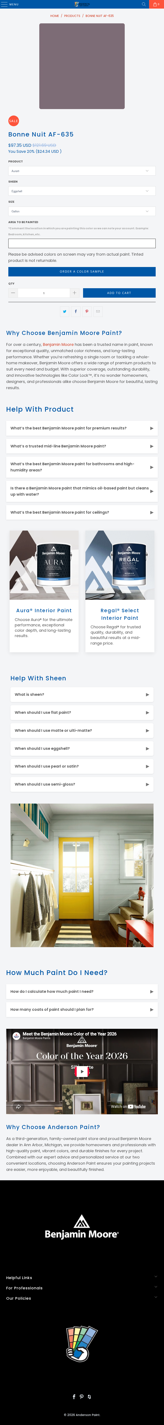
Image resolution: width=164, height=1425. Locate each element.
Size (11, 202)
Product (15, 161)
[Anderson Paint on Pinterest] (82, 1397)
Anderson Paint (88, 1415)
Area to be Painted (78, 228)
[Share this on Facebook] (75, 311)
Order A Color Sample (82, 271)
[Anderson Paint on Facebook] (74, 1397)
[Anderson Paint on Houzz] (89, 1397)
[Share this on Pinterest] (87, 311)
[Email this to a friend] (98, 311)
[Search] (144, 4)
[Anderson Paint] (82, 4)
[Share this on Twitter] (64, 311)
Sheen (13, 182)
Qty (11, 284)
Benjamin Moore (58, 344)
